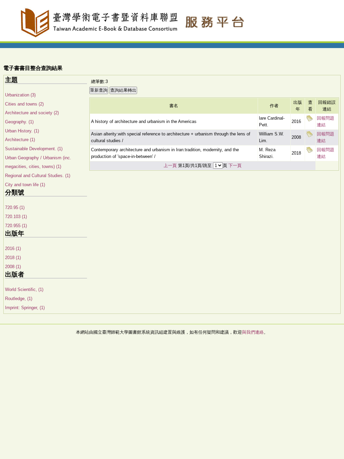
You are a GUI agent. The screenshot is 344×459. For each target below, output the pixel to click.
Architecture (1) (20, 139)
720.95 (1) (15, 207)
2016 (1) (13, 248)
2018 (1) (13, 257)
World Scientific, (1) (24, 289)
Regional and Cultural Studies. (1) (37, 175)
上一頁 (170, 165)
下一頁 (235, 165)
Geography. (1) (19, 121)
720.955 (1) (16, 225)
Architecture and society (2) (32, 112)
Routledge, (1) (18, 298)
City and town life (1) (25, 184)
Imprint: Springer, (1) (25, 307)
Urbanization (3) (20, 94)
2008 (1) (13, 266)
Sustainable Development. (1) (33, 148)
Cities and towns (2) (24, 104)
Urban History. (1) (22, 130)
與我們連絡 (253, 332)
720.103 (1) (16, 216)
